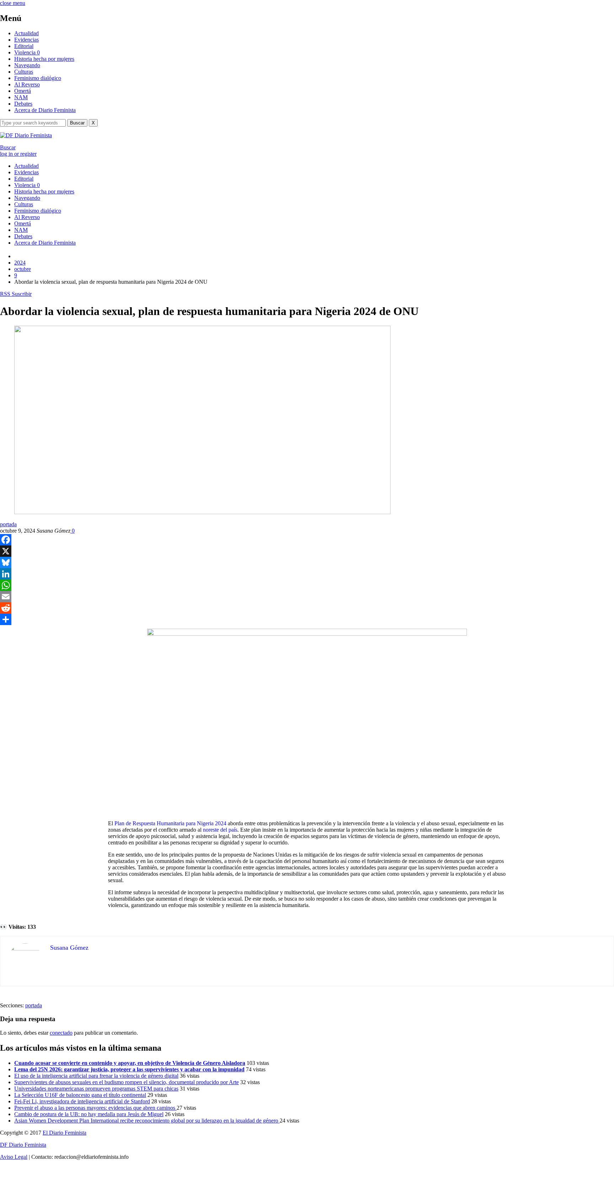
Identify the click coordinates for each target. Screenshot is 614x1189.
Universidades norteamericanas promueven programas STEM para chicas (96, 1089)
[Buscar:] (33, 122)
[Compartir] (307, 619)
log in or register (18, 154)
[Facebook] (307, 539)
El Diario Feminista (64, 1133)
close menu (12, 3)
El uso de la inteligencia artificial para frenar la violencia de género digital (96, 1076)
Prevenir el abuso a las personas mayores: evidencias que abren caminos (95, 1108)
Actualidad (26, 33)
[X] (307, 551)
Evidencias (26, 40)
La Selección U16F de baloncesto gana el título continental (80, 1095)
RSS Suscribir (16, 294)
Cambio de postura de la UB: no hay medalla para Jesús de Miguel (88, 1114)
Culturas (23, 72)
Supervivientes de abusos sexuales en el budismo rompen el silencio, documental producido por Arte (126, 1082)
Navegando (27, 65)
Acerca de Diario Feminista (45, 110)
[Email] (307, 596)
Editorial (23, 46)
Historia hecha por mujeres (44, 59)
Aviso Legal (13, 1157)
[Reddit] (307, 608)
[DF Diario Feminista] (26, 135)
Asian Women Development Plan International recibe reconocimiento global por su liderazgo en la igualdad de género (147, 1121)
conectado (61, 1033)
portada (8, 524)
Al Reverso (27, 84)
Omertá (22, 91)
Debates (23, 104)
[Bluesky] (307, 562)
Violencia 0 (27, 52)
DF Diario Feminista (23, 1145)
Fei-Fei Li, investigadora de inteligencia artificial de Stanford (82, 1101)
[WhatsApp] (307, 585)
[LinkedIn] (307, 574)
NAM (21, 97)
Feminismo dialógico (37, 78)
